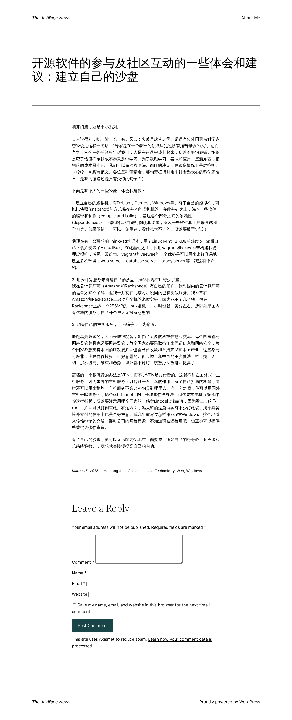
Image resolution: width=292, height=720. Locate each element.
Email (78, 583)
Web (180, 470)
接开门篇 (80, 127)
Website (79, 594)
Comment (83, 562)
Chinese (134, 470)
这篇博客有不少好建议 (178, 407)
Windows (194, 470)
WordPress (249, 701)
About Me (250, 17)
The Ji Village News (51, 17)
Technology (165, 470)
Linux (148, 470)
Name (79, 573)
